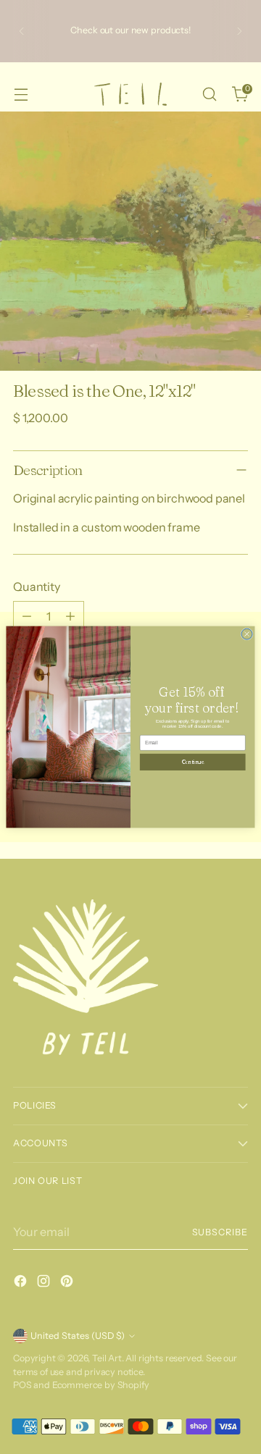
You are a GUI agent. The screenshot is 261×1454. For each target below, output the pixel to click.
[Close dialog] (246, 634)
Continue (192, 761)
